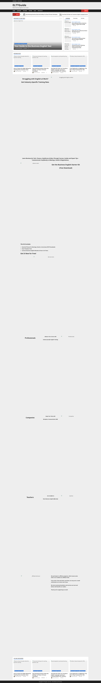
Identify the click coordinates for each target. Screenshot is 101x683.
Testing (30, 10)
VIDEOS (86, 10)
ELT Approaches (82, 670)
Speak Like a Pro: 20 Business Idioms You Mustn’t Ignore (68, 31)
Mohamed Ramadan (19, 48)
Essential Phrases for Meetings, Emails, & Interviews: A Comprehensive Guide (68, 46)
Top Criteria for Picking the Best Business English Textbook (68, 39)
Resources (40, 10)
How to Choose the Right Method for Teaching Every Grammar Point (22, 69)
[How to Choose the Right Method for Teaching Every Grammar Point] (22, 61)
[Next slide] (61, 18)
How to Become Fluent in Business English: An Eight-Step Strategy (68, 23)
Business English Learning (19, 41)
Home (14, 10)
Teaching (25, 10)
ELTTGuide (19, 5)
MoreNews (54, 681)
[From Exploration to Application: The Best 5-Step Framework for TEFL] (78, 61)
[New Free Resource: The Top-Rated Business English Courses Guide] (38, 35)
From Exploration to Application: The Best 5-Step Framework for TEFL (78, 69)
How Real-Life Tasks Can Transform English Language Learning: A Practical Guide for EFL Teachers (64, 14)
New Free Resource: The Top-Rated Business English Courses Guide (35, 44)
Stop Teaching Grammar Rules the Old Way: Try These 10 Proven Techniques (23, 14)
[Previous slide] (59, 18)
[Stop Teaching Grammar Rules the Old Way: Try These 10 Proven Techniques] (41, 61)
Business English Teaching (19, 670)
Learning (19, 10)
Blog (35, 10)
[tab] (68, 18)
